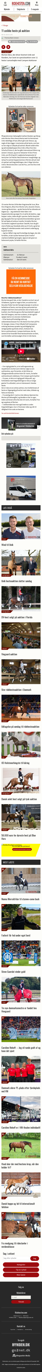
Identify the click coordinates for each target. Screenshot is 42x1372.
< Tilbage (4, 25)
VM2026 (4, 966)
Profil (4, 539)
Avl (3, 757)
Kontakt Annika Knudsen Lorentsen (22, 849)
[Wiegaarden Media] (21, 1355)
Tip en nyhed (21, 1270)
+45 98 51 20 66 (12, 1317)
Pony (3, 1002)
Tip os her (12, 1329)
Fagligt (4, 1158)
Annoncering (28, 1329)
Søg (34, 1258)
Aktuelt (4, 648)
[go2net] (21, 1350)
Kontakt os (20, 1329)
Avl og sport (6, 52)
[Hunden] (21, 1344)
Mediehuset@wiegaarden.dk (26, 1317)
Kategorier (21, 1264)
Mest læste (21, 1275)
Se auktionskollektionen (10, 413)
